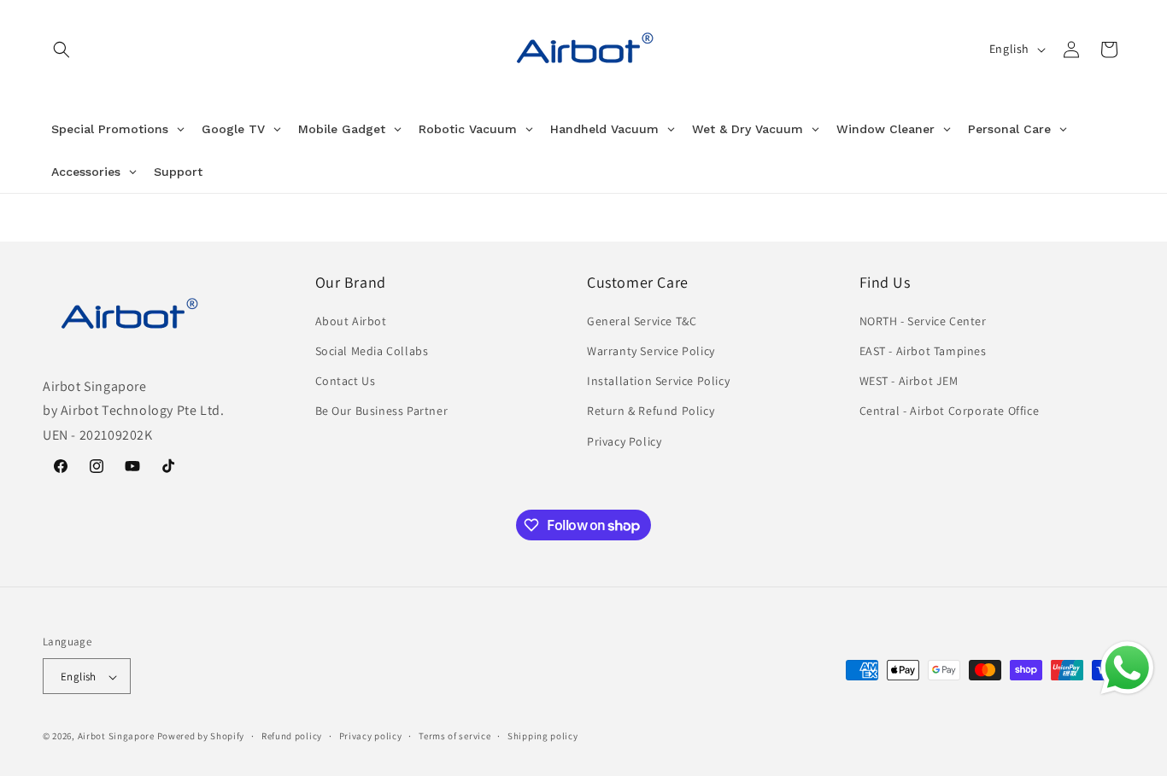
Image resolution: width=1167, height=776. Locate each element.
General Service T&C (641, 321)
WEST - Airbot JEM (909, 380)
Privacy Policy (624, 441)
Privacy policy (370, 736)
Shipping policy (542, 736)
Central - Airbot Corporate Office (949, 411)
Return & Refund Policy (650, 411)
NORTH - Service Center (923, 321)
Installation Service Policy (658, 380)
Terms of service (454, 736)
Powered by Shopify (201, 737)
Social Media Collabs (372, 351)
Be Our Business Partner (382, 411)
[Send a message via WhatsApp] (1127, 668)
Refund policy (291, 736)
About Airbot (351, 321)
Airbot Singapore (116, 737)
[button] (61, 49)
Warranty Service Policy (651, 351)
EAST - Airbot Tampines (923, 351)
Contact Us (345, 380)
